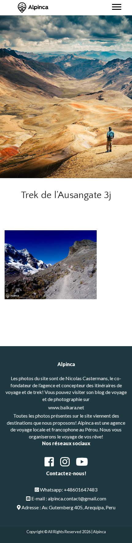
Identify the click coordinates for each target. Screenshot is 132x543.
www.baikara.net (66, 407)
